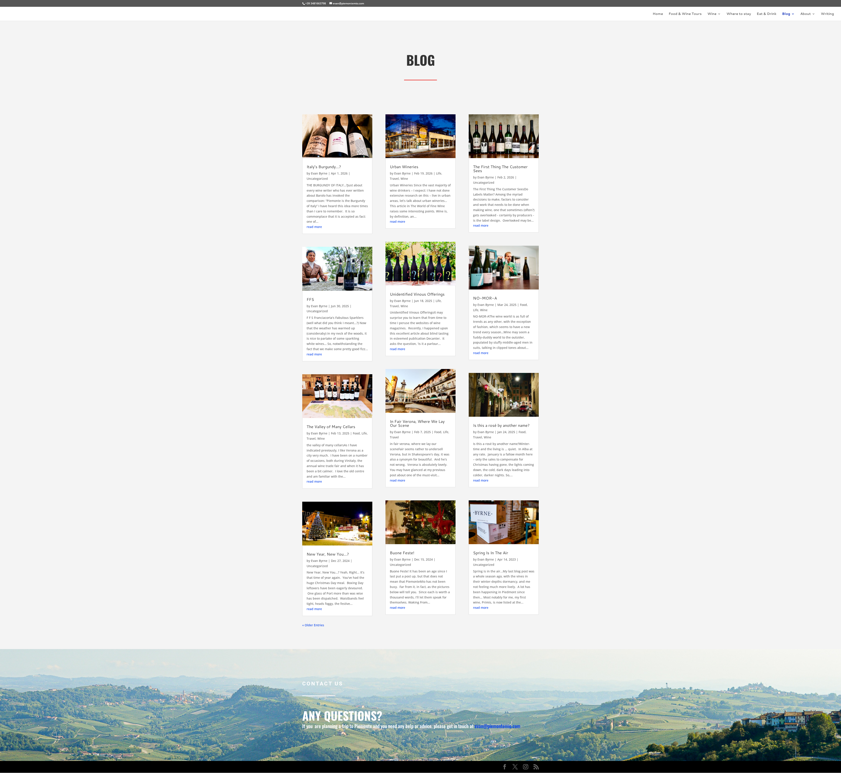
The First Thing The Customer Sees (500, 168)
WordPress (375, 767)
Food (356, 433)
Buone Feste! (402, 553)
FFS (310, 299)
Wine (711, 14)
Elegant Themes (333, 767)
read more (314, 227)
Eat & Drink (766, 14)
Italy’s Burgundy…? (324, 166)
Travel (311, 438)
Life (364, 433)
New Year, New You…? (328, 554)
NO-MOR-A (485, 298)
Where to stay (738, 14)
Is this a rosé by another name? (501, 425)
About (805, 14)
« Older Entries (313, 625)
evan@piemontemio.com (497, 725)
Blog (786, 14)
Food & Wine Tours (685, 14)
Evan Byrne (319, 173)
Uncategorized (317, 178)
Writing (827, 14)
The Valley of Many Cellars (331, 426)
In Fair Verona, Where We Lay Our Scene (417, 423)
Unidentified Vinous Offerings (417, 294)
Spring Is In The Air (490, 553)
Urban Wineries (404, 166)
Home (658, 14)
